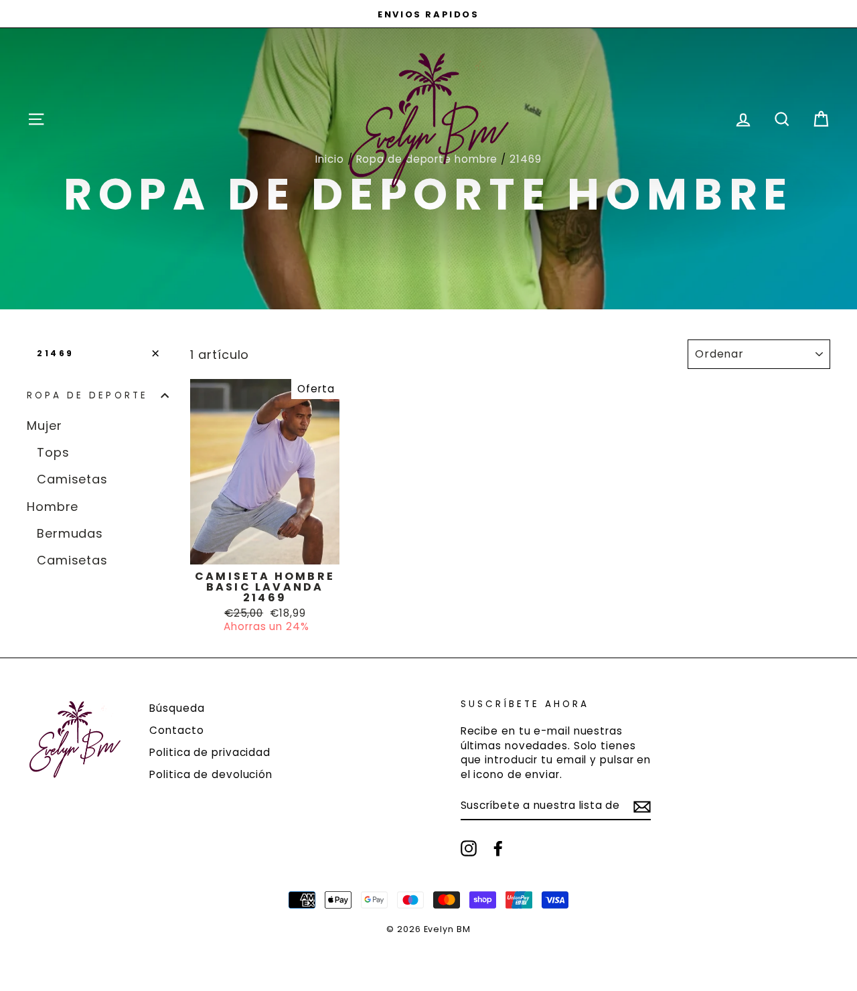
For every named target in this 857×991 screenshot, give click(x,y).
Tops (53, 452)
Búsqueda (176, 708)
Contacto (176, 730)
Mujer (44, 425)
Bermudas (70, 533)
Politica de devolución (210, 774)
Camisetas (72, 479)
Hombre (52, 506)
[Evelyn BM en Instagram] (469, 848)
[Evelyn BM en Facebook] (498, 848)
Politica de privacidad (209, 752)
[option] (428, 14)
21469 (55, 353)
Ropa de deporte (87, 395)
